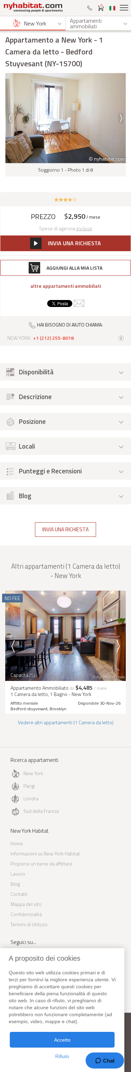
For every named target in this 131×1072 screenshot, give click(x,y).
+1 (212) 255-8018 (53, 338)
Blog (15, 883)
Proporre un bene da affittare (41, 863)
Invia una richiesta (65, 529)
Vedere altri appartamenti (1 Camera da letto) (66, 722)
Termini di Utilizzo (29, 924)
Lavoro (17, 873)
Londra (30, 798)
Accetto (62, 1040)
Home (16, 843)
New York (33, 773)
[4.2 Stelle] (65, 199)
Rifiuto (62, 1056)
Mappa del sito (26, 904)
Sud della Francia (41, 811)
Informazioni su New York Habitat (45, 853)
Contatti (19, 894)
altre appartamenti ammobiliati (65, 286)
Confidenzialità (26, 914)
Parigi (29, 785)
